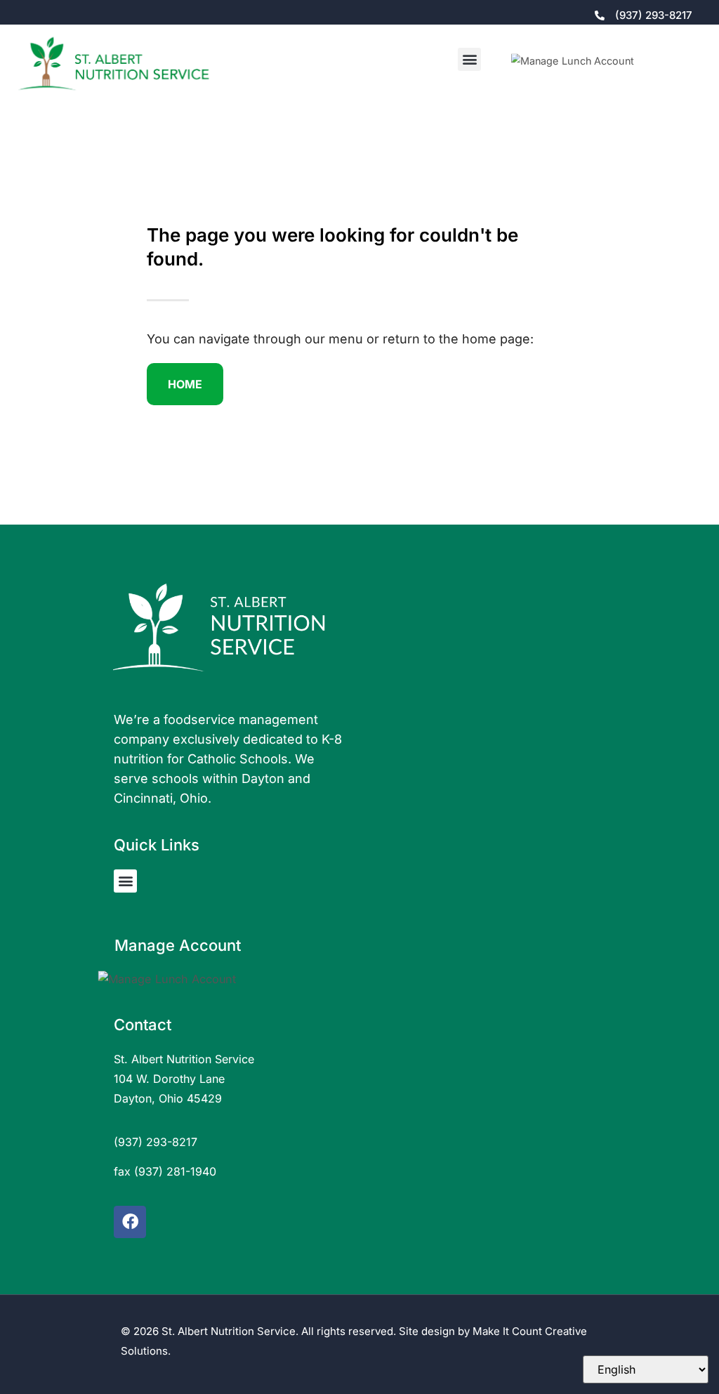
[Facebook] (130, 1222)
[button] (469, 59)
